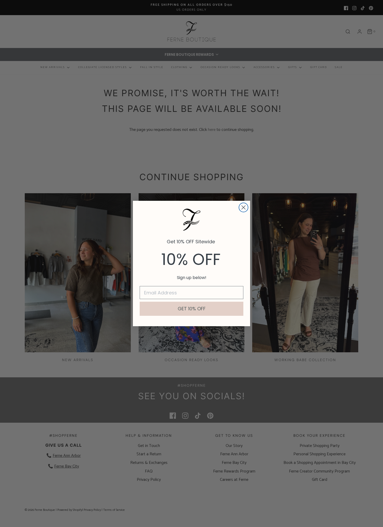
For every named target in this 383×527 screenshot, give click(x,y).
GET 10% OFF (192, 308)
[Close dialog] (243, 207)
